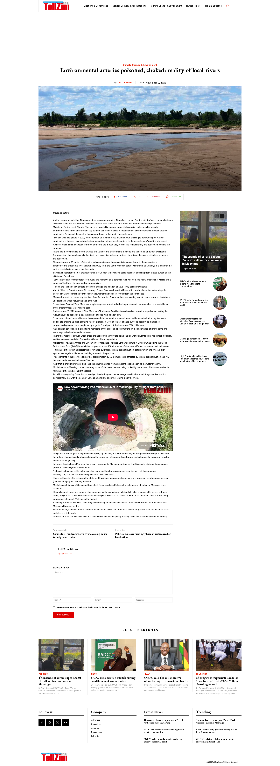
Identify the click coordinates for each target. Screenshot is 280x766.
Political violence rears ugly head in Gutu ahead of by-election (143, 535)
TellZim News (124, 82)
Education (202, 674)
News (94, 674)
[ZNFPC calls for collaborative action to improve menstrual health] (220, 303)
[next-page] (222, 216)
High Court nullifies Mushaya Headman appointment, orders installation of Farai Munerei (194, 358)
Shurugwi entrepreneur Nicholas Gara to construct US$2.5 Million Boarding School (195, 321)
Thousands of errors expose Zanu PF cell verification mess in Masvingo (202, 260)
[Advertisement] (140, 33)
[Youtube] (65, 722)
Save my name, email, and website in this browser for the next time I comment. (89, 607)
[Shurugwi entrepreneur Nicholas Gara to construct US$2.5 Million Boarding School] (220, 321)
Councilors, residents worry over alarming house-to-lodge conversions (80, 535)
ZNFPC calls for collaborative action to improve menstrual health (194, 302)
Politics (43, 674)
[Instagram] (49, 722)
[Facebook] (41, 722)
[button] (227, 6)
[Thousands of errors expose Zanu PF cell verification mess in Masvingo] (203, 241)
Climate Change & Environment (140, 65)
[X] (57, 722)
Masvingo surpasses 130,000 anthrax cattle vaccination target (195, 340)
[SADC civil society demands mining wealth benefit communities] (220, 284)
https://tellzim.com (64, 554)
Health (147, 674)
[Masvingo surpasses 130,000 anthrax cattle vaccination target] (220, 340)
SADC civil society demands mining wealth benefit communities (193, 284)
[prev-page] (217, 216)
